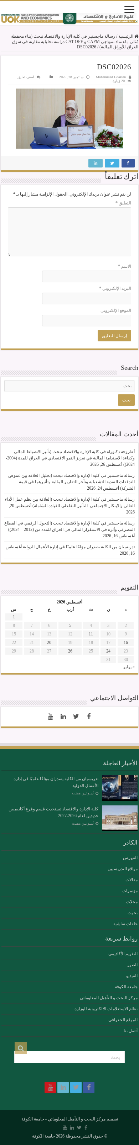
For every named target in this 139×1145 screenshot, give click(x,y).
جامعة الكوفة (126, 986)
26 (70, 651)
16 (126, 642)
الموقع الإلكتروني (116, 310)
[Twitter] (76, 716)
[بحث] (21, 1048)
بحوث (133, 912)
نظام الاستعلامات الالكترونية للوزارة (106, 1008)
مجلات (132, 901)
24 (108, 651)
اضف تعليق (25, 77)
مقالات (131, 879)
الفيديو (132, 975)
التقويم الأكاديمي (123, 953)
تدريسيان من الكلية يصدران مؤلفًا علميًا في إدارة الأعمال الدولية (79, 546)
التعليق (123, 203)
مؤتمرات (130, 890)
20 (49, 642)
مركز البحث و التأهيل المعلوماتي (109, 997)
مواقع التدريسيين (123, 868)
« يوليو (129, 666)
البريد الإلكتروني (115, 288)
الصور (132, 964)
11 (91, 634)
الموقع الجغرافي (123, 1019)
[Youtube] (50, 716)
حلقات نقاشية (125, 923)
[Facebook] (88, 716)
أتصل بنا (131, 1030)
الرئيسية (126, 36)
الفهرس (130, 857)
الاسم (124, 266)
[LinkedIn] (63, 716)
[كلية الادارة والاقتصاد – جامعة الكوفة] (69, 19)
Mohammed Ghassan (111, 77)
